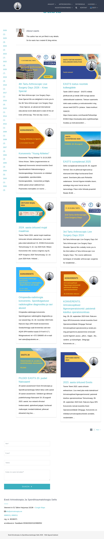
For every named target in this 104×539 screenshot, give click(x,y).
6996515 (7, 515)
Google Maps (40, 508)
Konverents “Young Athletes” (34, 153)
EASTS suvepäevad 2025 (77, 161)
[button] (76, 7)
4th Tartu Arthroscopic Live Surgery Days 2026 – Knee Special (33, 87)
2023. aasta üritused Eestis (77, 382)
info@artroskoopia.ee (14, 511)
